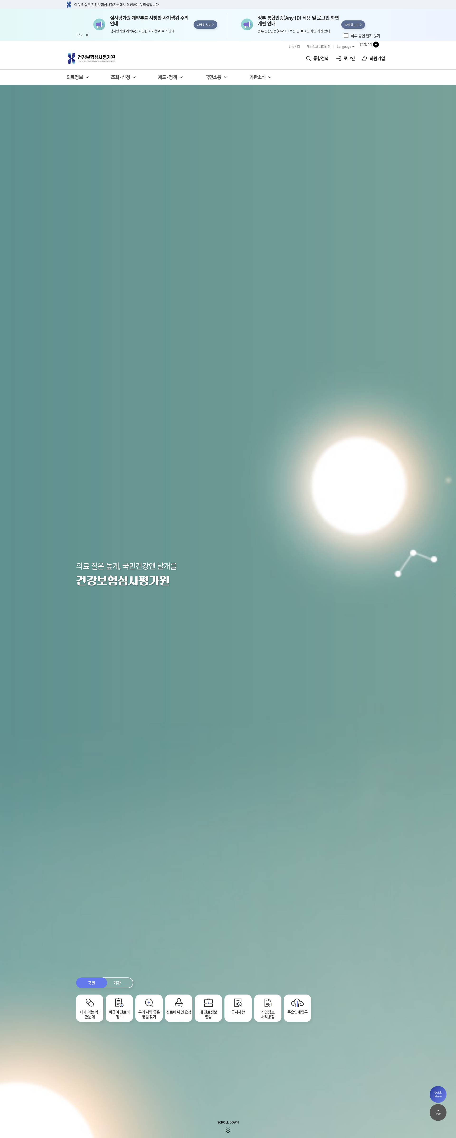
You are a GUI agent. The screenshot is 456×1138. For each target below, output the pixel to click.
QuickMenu (438, 1094)
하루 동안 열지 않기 (365, 35)
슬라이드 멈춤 (87, 35)
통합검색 (321, 58)
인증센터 (294, 46)
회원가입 (377, 58)
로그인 (349, 58)
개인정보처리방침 (268, 1014)
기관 (117, 983)
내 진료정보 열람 (208, 1014)
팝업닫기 (366, 44)
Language (344, 46)
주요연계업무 (297, 1012)
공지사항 (238, 1012)
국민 (91, 983)
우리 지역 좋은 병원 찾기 (149, 1014)
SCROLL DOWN (228, 1127)
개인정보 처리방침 (319, 46)
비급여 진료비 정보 (119, 1014)
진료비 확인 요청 (178, 1012)
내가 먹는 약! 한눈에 (90, 1014)
